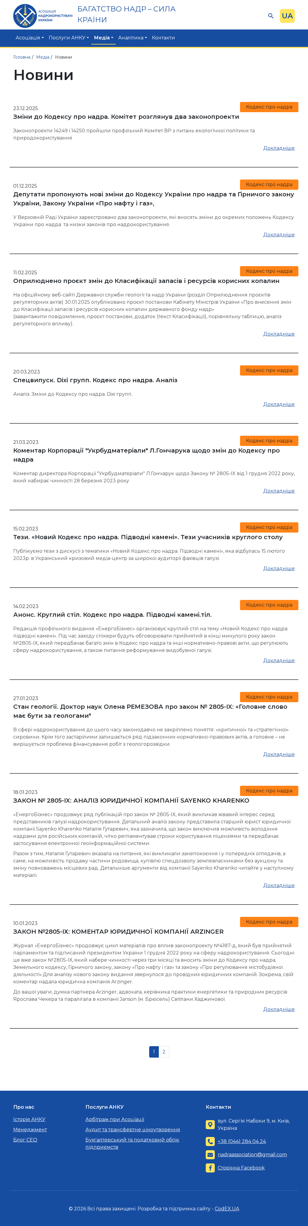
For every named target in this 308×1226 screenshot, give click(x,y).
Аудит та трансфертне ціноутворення (132, 1129)
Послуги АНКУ (67, 38)
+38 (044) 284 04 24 (242, 1141)
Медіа (102, 38)
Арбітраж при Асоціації (114, 1119)
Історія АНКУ (29, 1119)
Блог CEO (25, 1140)
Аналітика (130, 38)
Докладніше (279, 148)
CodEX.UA (227, 1209)
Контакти (163, 38)
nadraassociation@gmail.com (252, 1154)
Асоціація (28, 38)
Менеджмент (30, 1129)
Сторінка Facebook (241, 1168)
